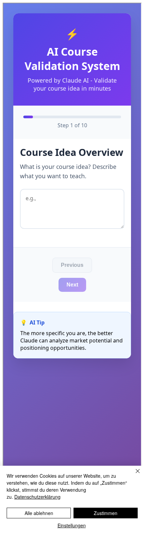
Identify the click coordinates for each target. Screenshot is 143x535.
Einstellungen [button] (72, 525)
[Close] (134, 475)
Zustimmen (105, 513)
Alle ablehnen (39, 513)
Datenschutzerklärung (37, 496)
